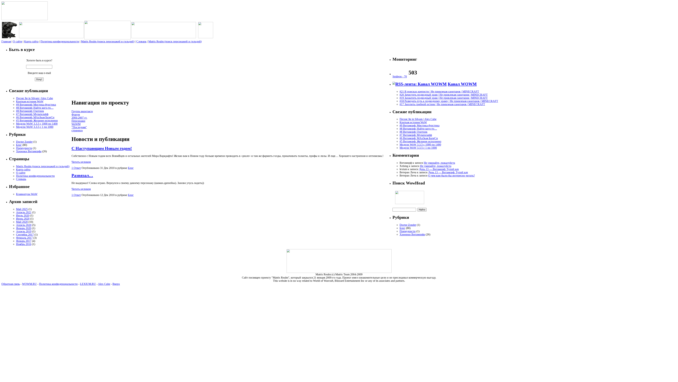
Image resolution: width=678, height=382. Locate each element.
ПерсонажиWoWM (78, 122)
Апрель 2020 (23, 225)
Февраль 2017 (24, 237)
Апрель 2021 (23, 212)
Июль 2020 (22, 215)
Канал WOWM (462, 84)
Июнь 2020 (22, 218)
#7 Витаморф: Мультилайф (32, 114)
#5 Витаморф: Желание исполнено (37, 120)
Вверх (116, 283)
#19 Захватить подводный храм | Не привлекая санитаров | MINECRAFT (444, 97)
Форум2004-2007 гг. (79, 116)
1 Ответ (76, 167)
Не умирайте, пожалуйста (439, 162)
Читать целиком (81, 161)
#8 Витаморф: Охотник (30, 110)
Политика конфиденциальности (59, 41)
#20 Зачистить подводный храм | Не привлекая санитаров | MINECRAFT (444, 94)
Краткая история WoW (29, 101)
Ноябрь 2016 (23, 244)
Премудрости (24, 148)
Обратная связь (10, 283)
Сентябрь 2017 (25, 234)
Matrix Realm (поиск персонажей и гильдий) (107, 41)
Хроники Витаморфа (28, 151)
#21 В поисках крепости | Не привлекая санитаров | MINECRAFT (439, 91)
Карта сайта (31, 41)
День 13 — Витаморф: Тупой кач (439, 169)
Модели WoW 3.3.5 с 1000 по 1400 (37, 123)
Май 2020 (22, 221)
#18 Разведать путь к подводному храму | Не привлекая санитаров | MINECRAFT (449, 101)
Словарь (141, 41)
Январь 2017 (23, 240)
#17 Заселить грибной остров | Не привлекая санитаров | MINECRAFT (442, 104)
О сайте (17, 41)
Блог (19, 144)
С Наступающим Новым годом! (102, 148)
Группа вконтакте (82, 111)
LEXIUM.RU (88, 283)
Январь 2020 (23, 228)
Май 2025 (22, 209)
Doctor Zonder (24, 141)
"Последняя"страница (79, 129)
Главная (6, 41)
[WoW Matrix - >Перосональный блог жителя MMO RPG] (24, 19)
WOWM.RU (29, 283)
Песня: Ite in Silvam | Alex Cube (34, 98)
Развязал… (82, 175)
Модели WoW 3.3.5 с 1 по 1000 (34, 126)
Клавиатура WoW (26, 194)
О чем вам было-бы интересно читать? (451, 175)
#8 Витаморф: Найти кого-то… (34, 107)
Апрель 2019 (23, 231)
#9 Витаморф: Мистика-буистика (36, 104)
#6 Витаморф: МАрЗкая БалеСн (35, 117)
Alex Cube (104, 283)
